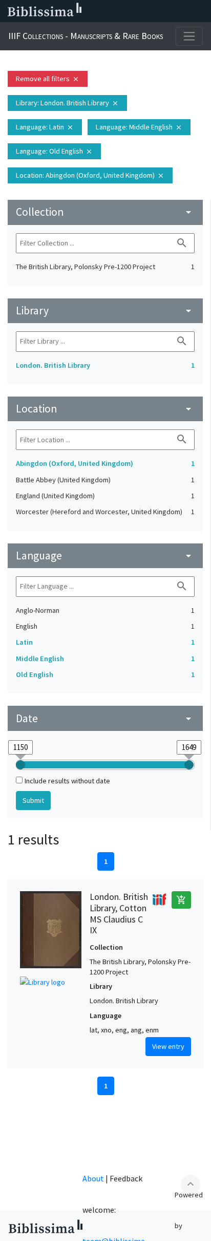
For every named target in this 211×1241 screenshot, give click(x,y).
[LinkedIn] (119, 11)
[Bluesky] (135, 11)
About (93, 1178)
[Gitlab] (201, 11)
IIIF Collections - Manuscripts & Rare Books (85, 36)
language (105, 555)
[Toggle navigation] (189, 36)
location (105, 409)
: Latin (45, 126)
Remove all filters (47, 78)
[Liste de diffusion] (102, 11)
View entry (168, 1046)
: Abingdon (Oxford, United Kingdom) (90, 175)
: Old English (54, 151)
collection (105, 212)
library (105, 310)
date (105, 718)
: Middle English (139, 126)
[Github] (184, 11)
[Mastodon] (151, 11)
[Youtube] (168, 11)
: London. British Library (67, 102)
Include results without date (67, 780)
